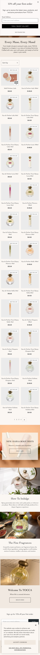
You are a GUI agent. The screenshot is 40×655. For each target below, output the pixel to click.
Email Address (6, 17)
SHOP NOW (20, 451)
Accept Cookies (20, 642)
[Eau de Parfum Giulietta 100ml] (30, 367)
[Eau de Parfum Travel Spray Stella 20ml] (30, 279)
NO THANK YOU (20, 32)
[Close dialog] (38, 2)
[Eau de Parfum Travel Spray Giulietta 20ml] (30, 396)
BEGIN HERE (20, 600)
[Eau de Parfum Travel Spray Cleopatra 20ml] (30, 338)
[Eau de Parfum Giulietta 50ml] (10, 396)
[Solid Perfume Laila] (10, 77)
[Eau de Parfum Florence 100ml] (30, 191)
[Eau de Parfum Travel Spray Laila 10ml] (10, 133)
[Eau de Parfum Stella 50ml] (10, 279)
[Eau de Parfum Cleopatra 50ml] (10, 338)
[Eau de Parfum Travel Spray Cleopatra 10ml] (10, 367)
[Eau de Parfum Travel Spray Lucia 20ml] (30, 162)
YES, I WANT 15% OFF (20, 26)
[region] (20, 637)
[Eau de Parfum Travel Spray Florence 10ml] (10, 250)
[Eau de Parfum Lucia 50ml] (10, 162)
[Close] (35, 625)
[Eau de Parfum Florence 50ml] (10, 221)
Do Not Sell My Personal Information (20, 649)
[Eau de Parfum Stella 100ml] (30, 250)
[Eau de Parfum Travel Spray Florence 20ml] (30, 221)
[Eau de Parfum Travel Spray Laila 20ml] (30, 104)
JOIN (34, 622)
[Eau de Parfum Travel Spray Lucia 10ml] (10, 191)
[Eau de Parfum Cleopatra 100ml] (30, 308)
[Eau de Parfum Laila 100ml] (30, 77)
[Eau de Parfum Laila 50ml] (10, 104)
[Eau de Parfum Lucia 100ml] (30, 133)
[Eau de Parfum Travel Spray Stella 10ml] (10, 308)
